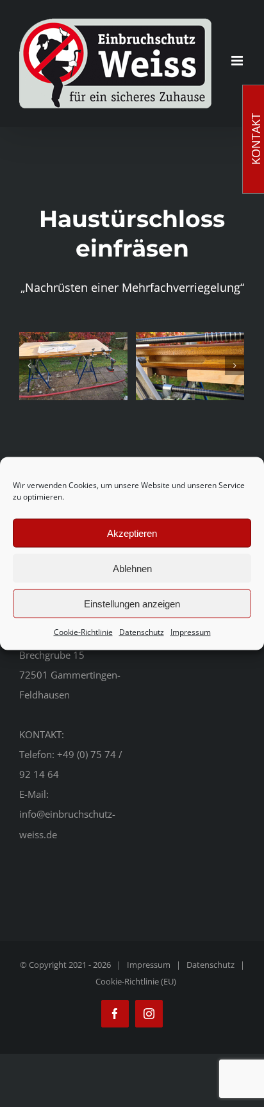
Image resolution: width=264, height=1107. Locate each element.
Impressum (190, 632)
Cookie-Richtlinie (83, 632)
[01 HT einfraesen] (73, 366)
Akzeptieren (132, 532)
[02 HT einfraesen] (190, 366)
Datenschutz (141, 632)
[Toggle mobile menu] (238, 60)
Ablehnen (132, 567)
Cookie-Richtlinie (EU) (135, 981)
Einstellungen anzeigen (132, 603)
